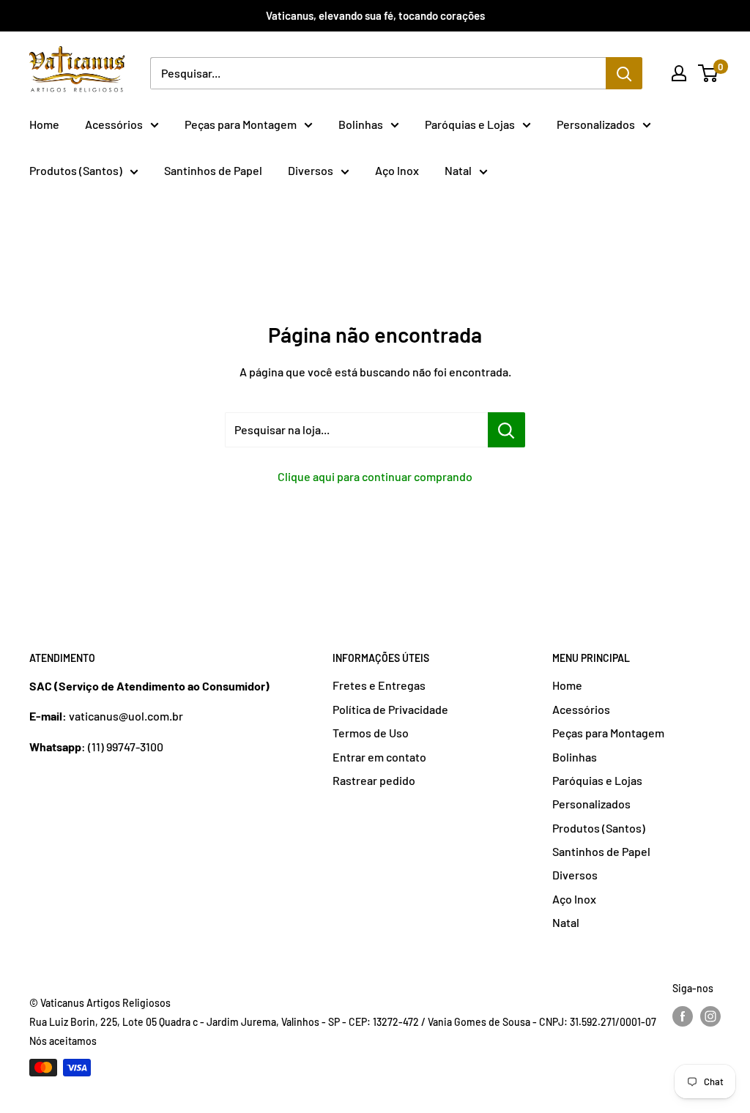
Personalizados (596, 124)
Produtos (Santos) (75, 170)
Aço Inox (397, 170)
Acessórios (114, 124)
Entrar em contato (379, 757)
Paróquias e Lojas (470, 124)
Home (44, 124)
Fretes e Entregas (379, 685)
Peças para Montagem (241, 124)
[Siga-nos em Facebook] (682, 1016)
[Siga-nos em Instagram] (710, 1016)
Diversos (310, 170)
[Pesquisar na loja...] (506, 429)
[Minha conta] (679, 73)
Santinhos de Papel (213, 170)
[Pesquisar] (624, 73)
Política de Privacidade (390, 709)
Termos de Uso (371, 733)
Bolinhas (360, 124)
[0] (708, 73)
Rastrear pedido (374, 780)
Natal (458, 170)
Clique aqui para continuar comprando (375, 476)
